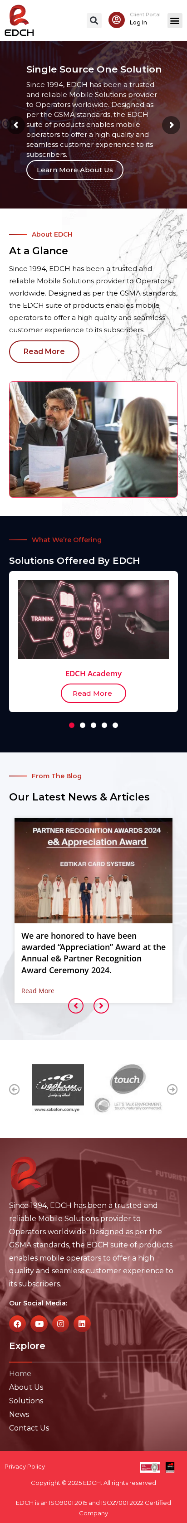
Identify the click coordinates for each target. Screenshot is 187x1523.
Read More (37, 990)
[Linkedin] (82, 1323)
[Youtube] (38, 1323)
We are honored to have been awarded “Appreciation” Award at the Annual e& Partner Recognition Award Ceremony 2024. (93, 952)
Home (20, 1373)
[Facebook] (17, 1323)
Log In (138, 22)
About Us (26, 1387)
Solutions (26, 1401)
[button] (94, 20)
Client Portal (145, 14)
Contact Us (29, 1428)
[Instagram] (60, 1323)
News (19, 1414)
